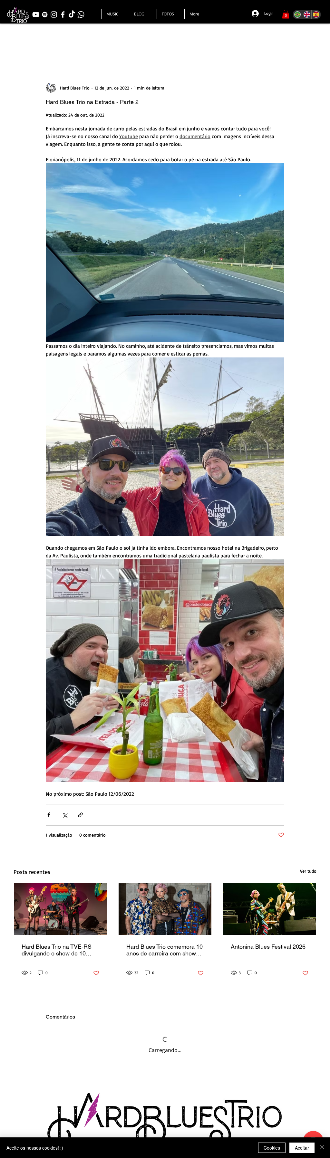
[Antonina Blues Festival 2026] (269, 909)
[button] (285, 14)
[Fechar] (322, 1148)
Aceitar (302, 1147)
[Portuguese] (297, 14)
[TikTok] (72, 14)
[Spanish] (316, 14)
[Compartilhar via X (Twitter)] (65, 815)
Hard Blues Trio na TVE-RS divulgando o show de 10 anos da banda (57, 950)
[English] (306, 14)
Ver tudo (308, 871)
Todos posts (29, 43)
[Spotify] (45, 14)
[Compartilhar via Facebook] (49, 815)
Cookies (272, 1147)
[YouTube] (36, 14)
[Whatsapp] (81, 14)
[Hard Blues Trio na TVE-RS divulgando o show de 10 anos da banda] (60, 909)
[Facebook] (63, 14)
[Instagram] (54, 14)
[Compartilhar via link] (80, 815)
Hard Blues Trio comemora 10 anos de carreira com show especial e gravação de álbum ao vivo (164, 950)
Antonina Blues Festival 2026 (268, 946)
